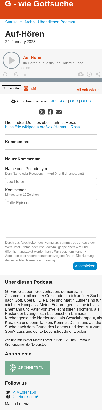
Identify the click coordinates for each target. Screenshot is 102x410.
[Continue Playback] (11, 60)
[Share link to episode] (97, 74)
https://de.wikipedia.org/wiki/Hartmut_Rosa (42, 127)
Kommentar (15, 190)
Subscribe (11, 88)
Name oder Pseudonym (26, 169)
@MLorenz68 (23, 392)
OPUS (86, 101)
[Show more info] (88, 74)
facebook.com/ (24, 397)
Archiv (29, 22)
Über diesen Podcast (56, 22)
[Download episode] (80, 74)
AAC (63, 101)
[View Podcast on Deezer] (33, 88)
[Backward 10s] (5, 74)
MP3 (53, 101)
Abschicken (85, 266)
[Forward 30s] (16, 74)
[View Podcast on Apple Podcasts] (26, 88)
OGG (74, 101)
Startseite (13, 22)
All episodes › (88, 89)
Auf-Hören (33, 57)
